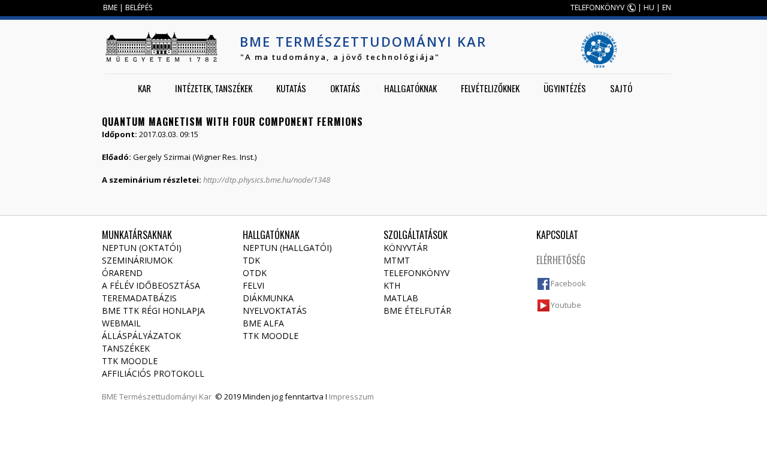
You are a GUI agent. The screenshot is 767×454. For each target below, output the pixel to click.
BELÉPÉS (138, 7)
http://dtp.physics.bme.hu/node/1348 (266, 179)
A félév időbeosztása (151, 285)
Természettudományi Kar (165, 396)
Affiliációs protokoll (153, 373)
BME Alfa (263, 323)
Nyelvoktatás (275, 310)
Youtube (566, 304)
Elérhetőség (560, 260)
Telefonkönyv (416, 273)
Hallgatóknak (410, 88)
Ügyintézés (564, 88)
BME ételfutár (417, 310)
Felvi (253, 285)
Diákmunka (268, 298)
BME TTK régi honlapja (153, 310)
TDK (251, 260)
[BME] (161, 47)
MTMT (397, 260)
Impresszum (351, 396)
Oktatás (345, 88)
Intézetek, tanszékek (213, 88)
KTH (392, 285)
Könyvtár (406, 247)
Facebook (568, 283)
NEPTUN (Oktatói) (142, 247)
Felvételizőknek (490, 88)
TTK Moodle (130, 361)
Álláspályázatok (141, 335)
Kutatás (291, 88)
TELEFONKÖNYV (597, 7)
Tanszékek (126, 348)
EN (666, 7)
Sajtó (621, 88)
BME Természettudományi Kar (363, 41)
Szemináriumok (137, 260)
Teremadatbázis (139, 298)
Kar (144, 88)
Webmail (121, 323)
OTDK (255, 273)
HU (649, 7)
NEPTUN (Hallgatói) (287, 247)
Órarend (122, 273)
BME (110, 7)
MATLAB (401, 298)
